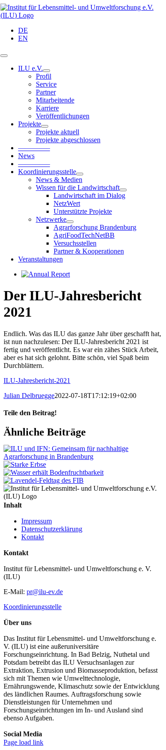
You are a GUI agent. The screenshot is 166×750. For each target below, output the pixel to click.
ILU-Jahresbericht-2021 (37, 380)
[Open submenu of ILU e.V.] (46, 70)
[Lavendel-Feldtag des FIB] (44, 480)
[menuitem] (92, 30)
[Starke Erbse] (25, 464)
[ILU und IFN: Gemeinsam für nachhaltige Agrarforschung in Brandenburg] (83, 456)
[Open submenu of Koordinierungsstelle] (79, 174)
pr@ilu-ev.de (45, 591)
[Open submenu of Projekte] (44, 126)
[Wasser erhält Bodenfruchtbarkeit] (54, 472)
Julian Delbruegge (29, 395)
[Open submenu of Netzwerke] (69, 221)
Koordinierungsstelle (33, 606)
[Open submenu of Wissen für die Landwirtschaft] (123, 190)
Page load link (23, 742)
